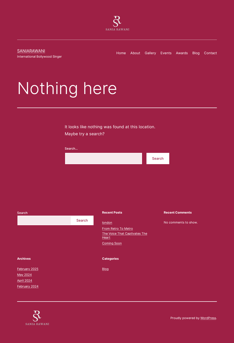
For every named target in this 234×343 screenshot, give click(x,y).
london (107, 222)
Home (121, 53)
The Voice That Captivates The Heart (124, 235)
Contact (210, 53)
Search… (71, 148)
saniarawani (31, 50)
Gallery (150, 53)
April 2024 (24, 280)
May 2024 (24, 274)
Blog (196, 53)
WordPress (208, 318)
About (135, 53)
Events (166, 53)
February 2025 (27, 269)
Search (22, 213)
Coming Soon (112, 243)
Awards (182, 53)
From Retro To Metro (117, 228)
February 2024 (28, 286)
